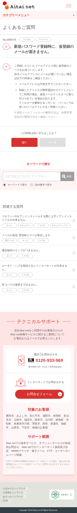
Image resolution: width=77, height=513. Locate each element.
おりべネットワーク (13, 496)
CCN (5, 500)
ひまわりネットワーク (14, 488)
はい (24, 142)
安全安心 (64, 495)
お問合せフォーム (39, 394)
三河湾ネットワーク (13, 492)
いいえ (52, 142)
